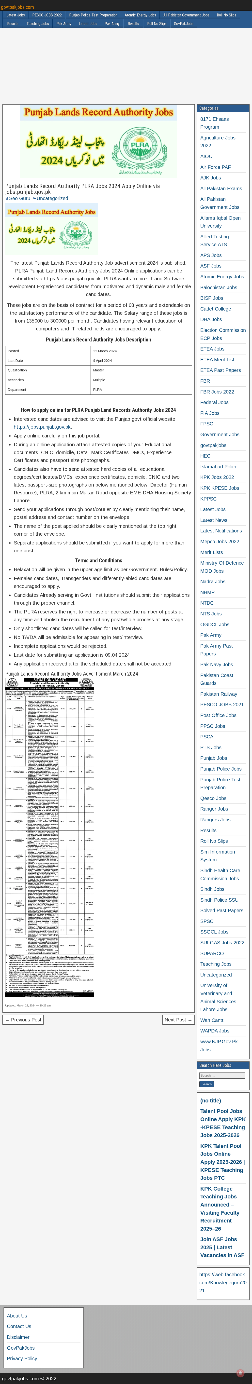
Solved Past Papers (221, 910)
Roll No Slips (226, 15)
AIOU (206, 156)
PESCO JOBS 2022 (47, 15)
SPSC (206, 921)
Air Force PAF (215, 167)
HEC (205, 456)
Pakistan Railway (218, 694)
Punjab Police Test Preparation (93, 15)
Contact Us (19, 1326)
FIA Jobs (210, 413)
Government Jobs (219, 434)
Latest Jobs (15, 15)
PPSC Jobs (212, 726)
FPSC (206, 423)
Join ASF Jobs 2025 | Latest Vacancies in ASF (222, 1247)
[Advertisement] (126, 66)
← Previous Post (23, 1019)
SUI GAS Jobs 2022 (222, 942)
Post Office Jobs (218, 715)
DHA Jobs (211, 319)
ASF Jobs (210, 266)
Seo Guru (19, 198)
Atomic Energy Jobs (140, 15)
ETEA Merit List (217, 359)
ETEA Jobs (212, 349)
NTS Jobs (211, 613)
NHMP (207, 592)
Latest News (213, 520)
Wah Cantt (211, 1020)
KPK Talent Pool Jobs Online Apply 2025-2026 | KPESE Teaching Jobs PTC (222, 1162)
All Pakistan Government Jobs (186, 15)
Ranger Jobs (214, 809)
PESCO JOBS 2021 (222, 704)
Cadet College (215, 309)
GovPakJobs (183, 23)
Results (12, 23)
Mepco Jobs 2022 (219, 541)
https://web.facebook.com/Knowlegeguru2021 (223, 1282)
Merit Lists (211, 552)
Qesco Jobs (213, 798)
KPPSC (208, 499)
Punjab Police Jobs (221, 769)
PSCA (206, 736)
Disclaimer (18, 1337)
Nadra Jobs (212, 581)
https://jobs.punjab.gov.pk (42, 427)
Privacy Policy (22, 1358)
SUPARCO (212, 953)
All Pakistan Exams (221, 188)
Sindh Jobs (212, 889)
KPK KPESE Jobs (219, 488)
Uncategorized (52, 198)
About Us (17, 1315)
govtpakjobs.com (17, 7)
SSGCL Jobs (214, 932)
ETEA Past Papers (220, 370)
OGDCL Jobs (214, 624)
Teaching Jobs (38, 23)
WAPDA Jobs (214, 1030)
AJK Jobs (210, 177)
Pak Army (63, 23)
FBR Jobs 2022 (217, 391)
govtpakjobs (213, 445)
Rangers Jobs (215, 819)
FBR (205, 381)
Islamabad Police (218, 466)
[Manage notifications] (240, 1373)
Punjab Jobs (213, 758)
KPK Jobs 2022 (217, 477)
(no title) (210, 1101)
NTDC (207, 603)
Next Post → (178, 1019)
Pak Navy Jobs (216, 664)
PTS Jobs (210, 747)
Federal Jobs (214, 402)
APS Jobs (211, 255)
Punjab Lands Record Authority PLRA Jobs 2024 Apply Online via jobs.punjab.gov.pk (82, 189)
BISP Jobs (211, 298)
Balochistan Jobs (218, 287)
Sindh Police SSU (219, 900)
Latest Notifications (221, 530)
